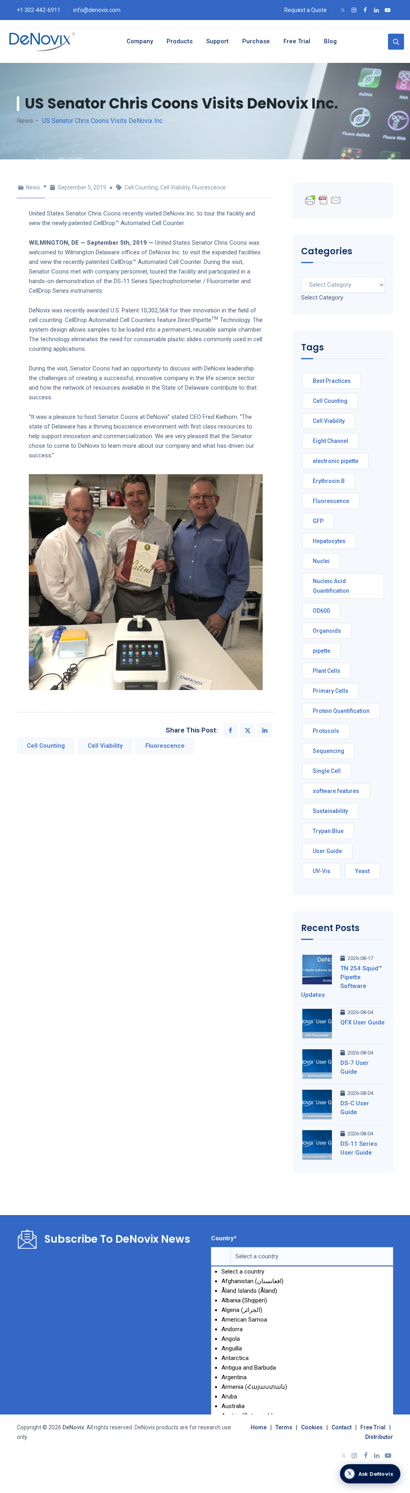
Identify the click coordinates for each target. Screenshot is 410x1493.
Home (259, 1427)
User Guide (327, 851)
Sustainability (330, 811)
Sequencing (328, 751)
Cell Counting (141, 187)
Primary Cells (330, 691)
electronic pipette (335, 461)
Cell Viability (175, 187)
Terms (283, 1427)
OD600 (321, 611)
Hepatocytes (329, 541)
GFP (318, 521)
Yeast (362, 871)
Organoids (327, 631)
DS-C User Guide (354, 1108)
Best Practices (332, 381)
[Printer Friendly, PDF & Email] (323, 199)
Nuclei (321, 561)
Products (180, 41)
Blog (330, 41)
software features (336, 791)
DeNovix (72, 1427)
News (33, 187)
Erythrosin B (329, 481)
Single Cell (327, 771)
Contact (342, 1427)
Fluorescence (209, 187)
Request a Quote (305, 10)
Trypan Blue (328, 831)
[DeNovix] (42, 41)
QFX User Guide (362, 1022)
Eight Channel (330, 441)
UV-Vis (321, 871)
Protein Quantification (341, 711)
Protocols (326, 731)
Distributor (379, 1437)
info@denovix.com (97, 10)
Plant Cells (326, 671)
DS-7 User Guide (354, 1067)
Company (140, 41)
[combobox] (322, 297)
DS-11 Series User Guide (358, 1148)
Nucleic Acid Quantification (331, 586)
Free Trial (373, 1427)
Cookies (312, 1427)
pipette (321, 651)
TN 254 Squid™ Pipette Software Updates (341, 981)
